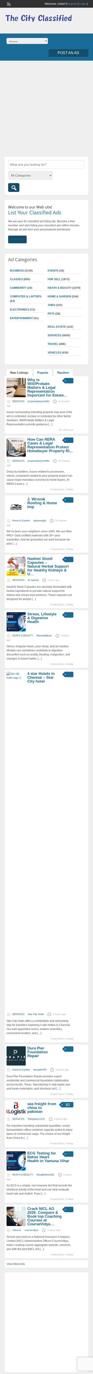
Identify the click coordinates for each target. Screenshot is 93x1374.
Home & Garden (59, 296)
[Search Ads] (13, 187)
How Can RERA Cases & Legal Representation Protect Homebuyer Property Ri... (50, 445)
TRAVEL (53, 344)
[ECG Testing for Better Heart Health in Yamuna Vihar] (16, 1169)
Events (53, 270)
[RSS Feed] (8, 3)
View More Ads (16, 1264)
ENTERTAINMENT (21, 318)
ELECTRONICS (19, 309)
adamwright (39, 520)
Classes (16, 279)
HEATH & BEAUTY (60, 287)
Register (72, 3)
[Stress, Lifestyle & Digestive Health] (16, 630)
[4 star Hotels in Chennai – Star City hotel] (16, 677)
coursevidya (31, 1230)
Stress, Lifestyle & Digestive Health (41, 618)
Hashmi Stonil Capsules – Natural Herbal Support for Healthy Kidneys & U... (48, 566)
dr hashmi (33, 580)
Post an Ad (68, 53)
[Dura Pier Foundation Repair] (16, 1064)
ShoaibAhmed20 (45, 1174)
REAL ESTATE (57, 326)
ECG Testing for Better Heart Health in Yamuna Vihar (48, 1157)
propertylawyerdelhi (38, 401)
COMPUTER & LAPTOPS (26, 296)
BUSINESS (17, 270)
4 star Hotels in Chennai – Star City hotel (41, 677)
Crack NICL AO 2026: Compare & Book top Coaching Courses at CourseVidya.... (44, 1216)
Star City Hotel (36, 1014)
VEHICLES (54, 352)
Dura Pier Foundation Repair (37, 1052)
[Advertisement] (46, 108)
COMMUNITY (18, 287)
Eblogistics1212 (36, 1119)
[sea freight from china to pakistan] (16, 1114)
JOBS (51, 305)
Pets (51, 313)
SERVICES (54, 335)
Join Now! (17, 239)
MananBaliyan (44, 635)
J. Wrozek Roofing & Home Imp (42, 503)
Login (82, 3)
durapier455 (39, 1069)
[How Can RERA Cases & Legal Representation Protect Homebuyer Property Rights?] (16, 455)
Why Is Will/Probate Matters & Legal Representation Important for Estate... (47, 387)
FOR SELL (54, 279)
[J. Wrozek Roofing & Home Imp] (16, 515)
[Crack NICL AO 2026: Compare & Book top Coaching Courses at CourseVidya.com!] (16, 1225)
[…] (50, 424)
